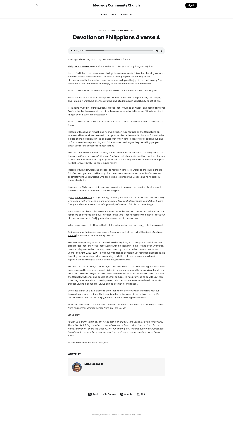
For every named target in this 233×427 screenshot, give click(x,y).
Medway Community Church (116, 5)
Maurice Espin (93, 364)
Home (103, 14)
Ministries (129, 30)
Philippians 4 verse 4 (79, 66)
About (114, 14)
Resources (127, 14)
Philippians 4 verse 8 (81, 197)
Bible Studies (116, 30)
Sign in (191, 5)
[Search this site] (37, 5)
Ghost (138, 414)
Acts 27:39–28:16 (89, 252)
